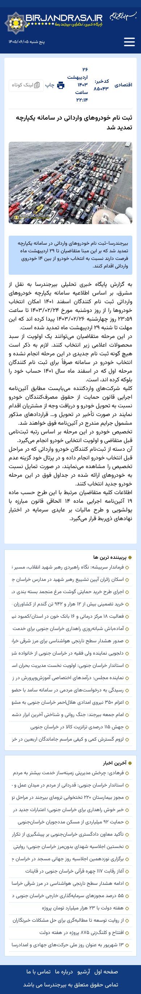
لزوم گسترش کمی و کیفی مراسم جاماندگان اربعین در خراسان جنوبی (68, 740)
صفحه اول (106, 972)
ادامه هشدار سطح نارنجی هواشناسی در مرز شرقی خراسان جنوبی (68, 884)
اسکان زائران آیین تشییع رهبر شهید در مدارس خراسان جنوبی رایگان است (68, 580)
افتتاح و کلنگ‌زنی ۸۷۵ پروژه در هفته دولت (81, 933)
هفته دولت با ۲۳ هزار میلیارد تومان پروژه (83, 908)
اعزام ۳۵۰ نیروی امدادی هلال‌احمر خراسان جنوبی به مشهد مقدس (68, 703)
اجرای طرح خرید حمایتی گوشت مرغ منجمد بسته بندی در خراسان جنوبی (68, 592)
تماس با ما (38, 972)
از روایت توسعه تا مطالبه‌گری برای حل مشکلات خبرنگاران (68, 921)
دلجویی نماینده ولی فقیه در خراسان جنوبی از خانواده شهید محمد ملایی (68, 653)
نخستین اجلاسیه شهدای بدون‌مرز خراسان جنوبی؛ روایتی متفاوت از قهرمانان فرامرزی (68, 847)
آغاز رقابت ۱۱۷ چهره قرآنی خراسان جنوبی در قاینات (74, 871)
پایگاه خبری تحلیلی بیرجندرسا (71, 284)
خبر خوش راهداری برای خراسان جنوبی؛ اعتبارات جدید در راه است (68, 810)
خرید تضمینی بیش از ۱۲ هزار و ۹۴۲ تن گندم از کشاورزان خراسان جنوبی (68, 604)
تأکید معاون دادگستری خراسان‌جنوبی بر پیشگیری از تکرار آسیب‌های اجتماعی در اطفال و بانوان (68, 835)
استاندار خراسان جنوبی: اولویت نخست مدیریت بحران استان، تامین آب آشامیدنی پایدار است (68, 666)
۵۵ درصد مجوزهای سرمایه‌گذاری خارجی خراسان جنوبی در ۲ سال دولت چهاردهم (68, 896)
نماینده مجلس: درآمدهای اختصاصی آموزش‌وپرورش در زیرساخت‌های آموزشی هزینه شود (68, 678)
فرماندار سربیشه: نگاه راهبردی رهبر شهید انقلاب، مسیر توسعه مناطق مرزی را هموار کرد (68, 567)
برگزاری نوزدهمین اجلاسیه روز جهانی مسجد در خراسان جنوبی (68, 859)
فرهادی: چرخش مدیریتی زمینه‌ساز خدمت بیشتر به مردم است (68, 773)
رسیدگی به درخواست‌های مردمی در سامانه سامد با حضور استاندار (68, 690)
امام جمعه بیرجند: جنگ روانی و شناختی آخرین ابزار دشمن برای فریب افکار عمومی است (68, 715)
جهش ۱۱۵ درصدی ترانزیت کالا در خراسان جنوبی (77, 727)
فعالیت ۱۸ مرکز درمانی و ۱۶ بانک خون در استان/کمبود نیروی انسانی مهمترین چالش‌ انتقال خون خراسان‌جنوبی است (68, 617)
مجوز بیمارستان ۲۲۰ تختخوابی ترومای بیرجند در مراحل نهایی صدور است (68, 798)
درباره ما (64, 972)
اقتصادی (123, 85)
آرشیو (83, 972)
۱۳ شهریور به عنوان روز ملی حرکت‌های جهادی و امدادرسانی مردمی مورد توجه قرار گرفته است (68, 945)
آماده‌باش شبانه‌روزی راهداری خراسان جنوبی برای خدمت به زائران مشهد (68, 629)
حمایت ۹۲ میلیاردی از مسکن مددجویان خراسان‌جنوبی (71, 822)
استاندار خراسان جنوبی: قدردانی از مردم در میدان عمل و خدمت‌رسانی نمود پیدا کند (68, 785)
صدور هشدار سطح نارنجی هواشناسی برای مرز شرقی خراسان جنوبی (68, 641)
